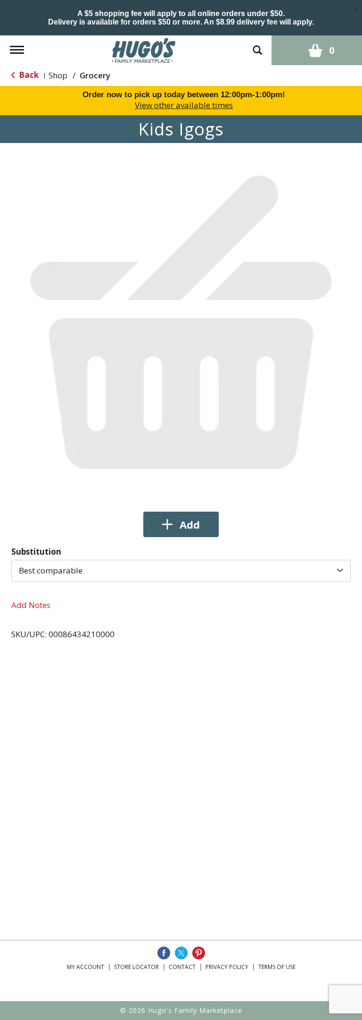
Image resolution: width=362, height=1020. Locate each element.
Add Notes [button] (30, 604)
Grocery (95, 75)
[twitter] (181, 953)
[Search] (257, 45)
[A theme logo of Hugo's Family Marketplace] (144, 49)
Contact (182, 967)
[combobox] (181, 570)
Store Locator (136, 967)
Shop (58, 75)
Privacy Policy (227, 967)
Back (28, 74)
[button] (181, 524)
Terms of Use (277, 967)
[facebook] (163, 953)
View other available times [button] (184, 105)
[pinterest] (198, 953)
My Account (85, 967)
